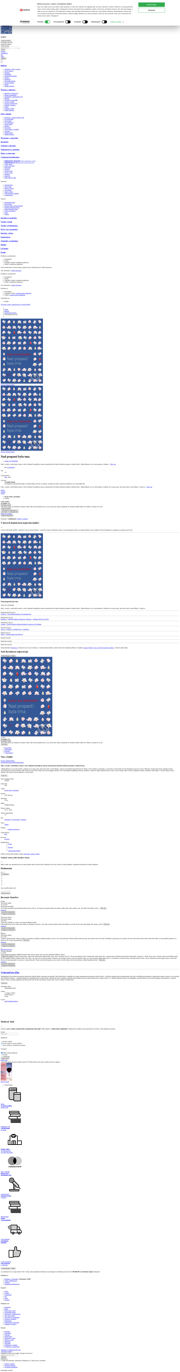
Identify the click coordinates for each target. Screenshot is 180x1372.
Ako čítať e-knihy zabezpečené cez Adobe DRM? (15, 304)
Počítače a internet (9, 105)
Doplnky (4, 58)
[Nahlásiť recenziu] (1, 916)
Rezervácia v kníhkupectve (12, 1314)
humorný (23, 819)
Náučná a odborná (8, 90)
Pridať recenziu (6, 893)
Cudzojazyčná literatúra (10, 157)
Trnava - (15, 629)
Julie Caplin (8, 187)
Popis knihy (8, 748)
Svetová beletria (9, 83)
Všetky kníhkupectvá (10, 1281)
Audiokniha (6, 1056)
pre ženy (7, 839)
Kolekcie (7, 174)
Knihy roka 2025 (9, 166)
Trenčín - (21, 624)
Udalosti (6, 1282)
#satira (22, 762)
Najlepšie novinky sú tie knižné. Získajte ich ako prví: (17, 1353)
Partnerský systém (9, 1338)
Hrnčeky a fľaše (7, 233)
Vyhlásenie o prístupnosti (11, 1347)
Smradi (6, 214)
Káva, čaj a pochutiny (9, 229)
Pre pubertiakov (9, 122)
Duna (6, 212)
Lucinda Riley (8, 195)
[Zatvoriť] (1, 527)
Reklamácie (7, 1321)
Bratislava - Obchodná (11, 1279)
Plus (5, 477)
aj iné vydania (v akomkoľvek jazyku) (14, 1045)
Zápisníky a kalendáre (9, 241)
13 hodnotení (11, 467)
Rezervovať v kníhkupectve (10, 511)
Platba (6, 1309)
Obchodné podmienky (11, 1367)
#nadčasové (10, 762)
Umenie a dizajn (9, 108)
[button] (91, 482)
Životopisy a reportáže (11, 100)
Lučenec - (16, 614)
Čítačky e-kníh (6, 222)
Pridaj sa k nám (9, 1340)
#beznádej (17, 762)
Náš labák (7, 1343)
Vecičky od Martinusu (9, 226)
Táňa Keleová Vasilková (11, 193)
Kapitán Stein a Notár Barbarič (13, 206)
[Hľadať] (19, 48)
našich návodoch (16, 270)
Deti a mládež (6, 114)
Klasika (6, 78)
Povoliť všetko (151, 4)
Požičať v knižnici (22, 519)
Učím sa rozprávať (10, 211)
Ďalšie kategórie (9, 86)
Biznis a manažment (10, 95)
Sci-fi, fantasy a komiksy (11, 129)
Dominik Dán (8, 185)
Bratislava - (13, 619)
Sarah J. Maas (8, 192)
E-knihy (3, 51)
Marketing (7, 1341)
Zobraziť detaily (116, 22)
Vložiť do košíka (6, 508)
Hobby (6, 107)
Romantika (7, 74)
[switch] (68, 21)
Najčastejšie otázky (10, 1312)
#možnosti (4, 762)
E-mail (3, 1032)
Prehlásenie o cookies (10, 1345)
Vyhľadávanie (5, 46)
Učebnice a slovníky (8, 146)
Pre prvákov (8, 121)
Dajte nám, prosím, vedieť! (32, 854)
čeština (6, 824)
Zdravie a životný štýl (10, 103)
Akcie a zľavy (8, 172)
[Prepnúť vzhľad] (2, 61)
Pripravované (8, 171)
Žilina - (12, 634)
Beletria (4, 66)
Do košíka (4, 744)
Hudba (3, 245)
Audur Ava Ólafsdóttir (11, 461)
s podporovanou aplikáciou (23, 293)
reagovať (3, 910)
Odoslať (4, 1357)
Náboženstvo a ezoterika (10, 150)
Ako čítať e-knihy (9, 1316)
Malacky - (37, 619)
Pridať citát (4, 1060)
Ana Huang (7, 190)
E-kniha (5, 1055)
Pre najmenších (9, 119)
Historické (7, 79)
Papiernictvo (5, 237)
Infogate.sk (14, 648)
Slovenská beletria (9, 81)
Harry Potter (8, 204)
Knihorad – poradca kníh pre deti (14, 117)
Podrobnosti (8, 749)
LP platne (4, 249)
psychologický (16, 819)
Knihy (3, 49)
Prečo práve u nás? (10, 1310)
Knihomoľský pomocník (11, 1322)
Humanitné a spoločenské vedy (13, 97)
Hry (2, 55)
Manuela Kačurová (6, 949)
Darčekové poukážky (9, 218)
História (6, 98)
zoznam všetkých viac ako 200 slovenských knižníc (98, 648)
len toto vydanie (7, 1041)
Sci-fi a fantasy (8, 71)
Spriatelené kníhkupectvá (11, 1284)
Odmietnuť (151, 10)
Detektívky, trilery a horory (12, 69)
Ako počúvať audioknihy (12, 1317)
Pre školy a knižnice (10, 1319)
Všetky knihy (8, 164)
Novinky (7, 169)
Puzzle (3, 252)
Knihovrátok (8, 1336)
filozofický (7, 819)
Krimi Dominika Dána (11, 209)
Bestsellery (7, 167)
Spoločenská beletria (10, 76)
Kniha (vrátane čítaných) (10, 1053)
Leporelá (7, 131)
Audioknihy (4, 53)
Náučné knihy (8, 133)
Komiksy (7, 72)
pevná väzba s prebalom (11, 790)
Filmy (2, 56)
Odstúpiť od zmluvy (10, 1324)
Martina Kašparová (14, 829)
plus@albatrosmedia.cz (11, 1001)
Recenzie (7, 751)
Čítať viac (113, 464)
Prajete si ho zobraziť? (8, 956)
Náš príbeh (7, 1333)
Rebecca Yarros (9, 188)
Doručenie (7, 1307)
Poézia (6, 84)
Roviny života (5, 1082)
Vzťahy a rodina (9, 102)
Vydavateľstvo (8, 753)
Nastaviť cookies (9, 1364)
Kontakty (7, 1331)
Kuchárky (5, 142)
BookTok (7, 176)
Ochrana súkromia (9, 1365)
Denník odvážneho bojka (11, 207)
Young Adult (8, 124)
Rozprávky (7, 128)
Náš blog (7, 1335)
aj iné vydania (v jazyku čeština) (12, 1043)
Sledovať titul (5, 1058)
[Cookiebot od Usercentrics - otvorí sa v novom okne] (25, 22)
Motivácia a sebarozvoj (11, 93)
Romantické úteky (9, 202)
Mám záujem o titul (10, 178)
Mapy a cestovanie (8, 153)
